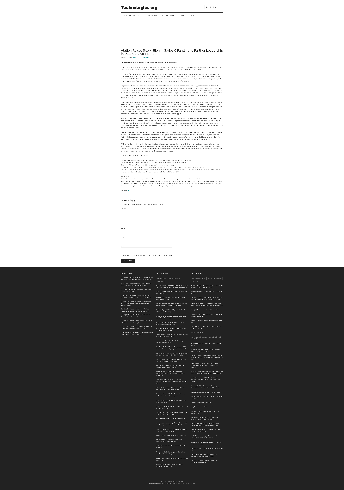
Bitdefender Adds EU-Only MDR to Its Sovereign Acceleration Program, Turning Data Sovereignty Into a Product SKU (171, 373)
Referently (184, 483)
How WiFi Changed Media (198, 332)
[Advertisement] (172, 31)
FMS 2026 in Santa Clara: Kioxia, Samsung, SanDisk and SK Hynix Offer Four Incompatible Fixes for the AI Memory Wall (207, 357)
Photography (191, 483)
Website (123, 246)
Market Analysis (164, 483)
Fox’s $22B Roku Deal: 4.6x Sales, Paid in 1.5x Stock (205, 310)
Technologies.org (139, 7)
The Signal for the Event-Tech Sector (201, 402)
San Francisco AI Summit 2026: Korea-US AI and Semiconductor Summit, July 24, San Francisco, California (204, 365)
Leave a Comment (143, 57)
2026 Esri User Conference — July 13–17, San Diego (205, 392)
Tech (129, 190)
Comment (124, 208)
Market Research (175, 483)
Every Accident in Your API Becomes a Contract (204, 407)
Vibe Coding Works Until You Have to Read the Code (170, 418)
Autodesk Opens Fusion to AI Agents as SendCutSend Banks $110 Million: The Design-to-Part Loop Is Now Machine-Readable (136, 303)
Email (123, 237)
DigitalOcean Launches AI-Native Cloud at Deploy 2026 (171, 435)
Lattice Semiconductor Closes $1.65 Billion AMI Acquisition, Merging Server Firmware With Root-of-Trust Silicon (172, 381)
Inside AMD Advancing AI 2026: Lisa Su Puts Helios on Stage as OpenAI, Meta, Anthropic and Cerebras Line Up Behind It (206, 379)
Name (123, 228)
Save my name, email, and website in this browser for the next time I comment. (148, 255)
